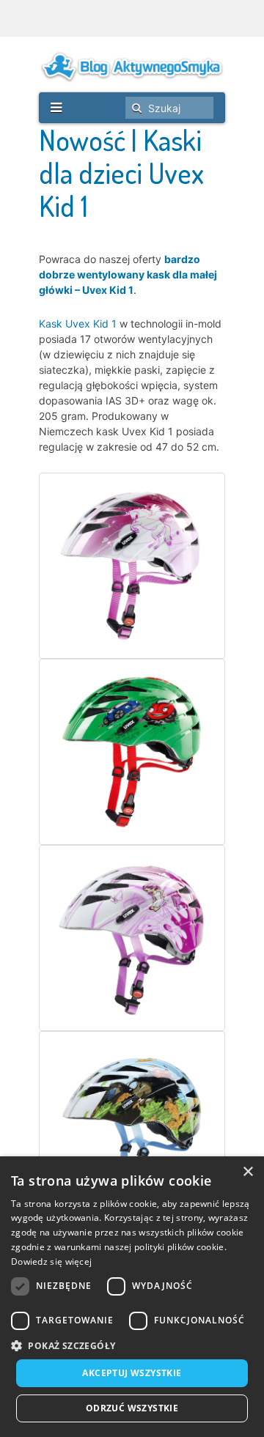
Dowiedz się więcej (51, 1261)
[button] (132, 1345)
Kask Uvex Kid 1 (78, 323)
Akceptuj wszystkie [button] (131, 1373)
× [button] (247, 1172)
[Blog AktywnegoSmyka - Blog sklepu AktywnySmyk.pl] (132, 66)
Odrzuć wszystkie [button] (132, 1408)
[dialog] (132, 1296)
